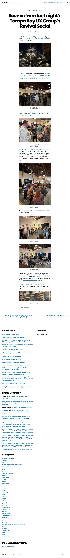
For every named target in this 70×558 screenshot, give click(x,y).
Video (3, 534)
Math (3, 494)
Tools (3, 526)
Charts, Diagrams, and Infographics (12, 464)
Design (4, 471)
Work (3, 538)
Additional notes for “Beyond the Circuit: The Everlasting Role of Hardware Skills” (17, 438)
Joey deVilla (31, 31)
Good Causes (6, 485)
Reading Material (7, 515)
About (45, 2)
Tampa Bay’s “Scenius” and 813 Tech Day (13, 383)
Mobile (4, 498)
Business (4, 460)
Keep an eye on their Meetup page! (32, 280)
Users (40, 10)
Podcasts (4, 505)
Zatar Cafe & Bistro (7, 449)
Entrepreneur (6, 477)
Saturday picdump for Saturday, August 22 (13, 337)
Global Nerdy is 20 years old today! (11, 356)
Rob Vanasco (35, 273)
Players (4, 504)
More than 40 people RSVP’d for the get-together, (32, 149)
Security (4, 517)
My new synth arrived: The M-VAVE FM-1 (13, 349)
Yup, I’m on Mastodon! (8, 546)
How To (4, 488)
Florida (4, 479)
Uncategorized (6, 530)
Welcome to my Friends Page (55, 2)
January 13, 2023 (40, 31)
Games (4, 481)
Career (4, 462)
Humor (4, 490)
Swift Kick (5, 519)
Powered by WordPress (18, 554)
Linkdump (5, 492)
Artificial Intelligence (8, 458)
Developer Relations (7, 473)
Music (4, 500)
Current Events (6, 468)
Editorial (4, 475)
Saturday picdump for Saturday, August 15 (13, 362)
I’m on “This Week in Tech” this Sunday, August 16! (16, 365)
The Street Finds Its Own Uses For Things (13, 524)
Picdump (4, 502)
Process (4, 511)
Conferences (5, 466)
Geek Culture (5, 483)
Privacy (4, 509)
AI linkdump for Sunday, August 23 (11, 334)
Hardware (5, 487)
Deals (3, 470)
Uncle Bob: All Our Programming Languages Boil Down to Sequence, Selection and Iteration (15, 412)
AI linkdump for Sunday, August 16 (11, 359)
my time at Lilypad (28, 115)
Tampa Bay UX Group (25, 307)
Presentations (6, 507)
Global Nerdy (6, 2)
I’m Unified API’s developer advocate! (22, 407)
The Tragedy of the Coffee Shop (23, 449)
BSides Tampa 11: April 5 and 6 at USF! (12, 420)
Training (4, 528)
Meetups (30, 10)
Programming (6, 513)
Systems (4, 521)
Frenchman (5, 410)
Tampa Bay (35, 10)
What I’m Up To (6, 536)
